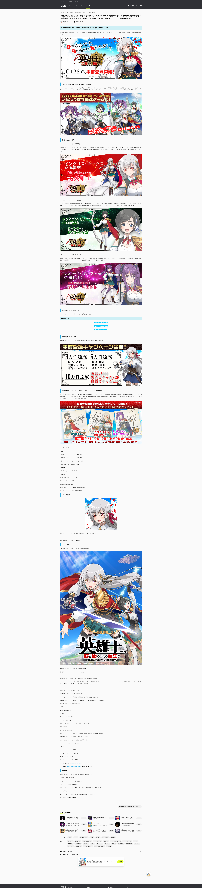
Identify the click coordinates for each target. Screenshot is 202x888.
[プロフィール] (141, 6)
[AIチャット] (148, 874)
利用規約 (88, 887)
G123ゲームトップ (126, 887)
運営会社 (70, 887)
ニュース (88, 5)
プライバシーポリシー (109, 887)
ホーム (70, 5)
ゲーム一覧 (79, 5)
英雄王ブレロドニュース (81, 12)
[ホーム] (63, 6)
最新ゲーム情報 (69, 12)
